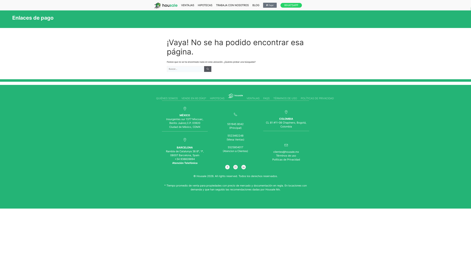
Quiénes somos (167, 98)
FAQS (266, 98)
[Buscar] (207, 69)
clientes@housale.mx (286, 151)
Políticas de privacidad (317, 98)
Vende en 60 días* (193, 98)
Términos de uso (285, 98)
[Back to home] (165, 5)
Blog (255, 5)
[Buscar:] (185, 69)
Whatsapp (291, 5)
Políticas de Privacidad (286, 159)
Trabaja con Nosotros (232, 5)
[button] (270, 5)
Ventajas (187, 5)
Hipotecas (205, 5)
